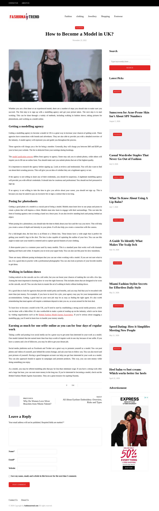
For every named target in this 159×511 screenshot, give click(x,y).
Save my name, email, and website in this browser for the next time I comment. (44, 476)
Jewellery (92, 16)
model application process (22, 157)
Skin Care (118, 177)
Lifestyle (118, 306)
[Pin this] (94, 385)
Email (12, 460)
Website (12, 468)
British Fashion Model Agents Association (56, 315)
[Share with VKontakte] (97, 385)
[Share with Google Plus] (87, 385)
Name (12, 451)
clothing (80, 16)
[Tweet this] (84, 385)
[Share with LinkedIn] (91, 385)
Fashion (68, 16)
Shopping (105, 16)
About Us (25, 3)
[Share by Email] (100, 385)
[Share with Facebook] (81, 385)
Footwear (118, 16)
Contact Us (13, 3)
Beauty (117, 91)
